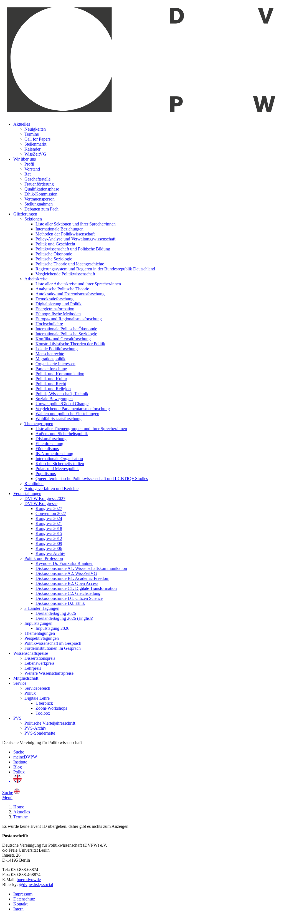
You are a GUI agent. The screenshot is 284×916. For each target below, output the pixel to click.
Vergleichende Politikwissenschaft (65, 273)
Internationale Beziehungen (59, 229)
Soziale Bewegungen (54, 398)
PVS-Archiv (35, 728)
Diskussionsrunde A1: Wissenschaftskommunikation (81, 568)
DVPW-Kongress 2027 (44, 498)
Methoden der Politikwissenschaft (65, 234)
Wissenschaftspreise (30, 653)
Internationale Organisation (59, 458)
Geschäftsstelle (37, 179)
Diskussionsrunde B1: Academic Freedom (72, 578)
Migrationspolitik (50, 358)
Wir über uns (24, 159)
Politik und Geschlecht (55, 244)
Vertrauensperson (39, 199)
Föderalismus (47, 448)
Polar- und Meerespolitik (57, 468)
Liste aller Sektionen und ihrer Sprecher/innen (76, 224)
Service (19, 683)
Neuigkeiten (35, 129)
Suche (18, 752)
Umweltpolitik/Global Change (62, 403)
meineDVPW (25, 757)
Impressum (22, 894)
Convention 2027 (51, 513)
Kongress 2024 (49, 518)
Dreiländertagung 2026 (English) (64, 618)
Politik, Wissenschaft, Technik (62, 393)
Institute (20, 762)
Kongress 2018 (49, 528)
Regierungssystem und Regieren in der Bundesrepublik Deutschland (95, 269)
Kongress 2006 (49, 548)
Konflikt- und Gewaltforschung (63, 338)
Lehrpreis (32, 668)
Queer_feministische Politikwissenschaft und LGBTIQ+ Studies (92, 478)
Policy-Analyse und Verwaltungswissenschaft (75, 239)
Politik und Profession (43, 558)
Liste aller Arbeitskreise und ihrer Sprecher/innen (78, 283)
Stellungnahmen (38, 204)
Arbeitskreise (35, 278)
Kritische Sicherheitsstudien (60, 463)
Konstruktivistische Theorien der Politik (70, 343)
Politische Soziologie (54, 259)
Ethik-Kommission (40, 194)
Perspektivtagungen (41, 638)
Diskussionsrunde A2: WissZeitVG (66, 573)
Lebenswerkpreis (39, 663)
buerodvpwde (29, 879)
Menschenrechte (50, 353)
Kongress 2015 (49, 533)
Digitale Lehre (37, 698)
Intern (18, 909)
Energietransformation (55, 308)
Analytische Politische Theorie (62, 288)
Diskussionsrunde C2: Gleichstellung (68, 593)
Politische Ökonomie (54, 254)
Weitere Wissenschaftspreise (48, 673)
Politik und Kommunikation (60, 373)
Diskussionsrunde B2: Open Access (67, 583)
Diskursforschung (51, 438)
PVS (17, 718)
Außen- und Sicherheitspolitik (62, 433)
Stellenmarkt (35, 144)
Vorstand (32, 169)
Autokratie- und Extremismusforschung (70, 293)
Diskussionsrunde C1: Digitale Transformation (76, 588)
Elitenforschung (49, 443)
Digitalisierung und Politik (59, 303)
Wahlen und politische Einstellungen (67, 413)
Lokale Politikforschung (57, 348)
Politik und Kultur (51, 378)
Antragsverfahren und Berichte (51, 488)
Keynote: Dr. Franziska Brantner (64, 563)
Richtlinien (34, 483)
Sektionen (33, 219)
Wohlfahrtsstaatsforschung (59, 418)
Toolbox (43, 713)
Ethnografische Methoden (58, 313)
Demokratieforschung (54, 298)
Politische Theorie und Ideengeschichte (70, 264)
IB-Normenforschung (54, 453)
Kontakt (20, 904)
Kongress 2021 (49, 523)
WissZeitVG (35, 154)
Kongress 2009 (49, 543)
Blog (17, 767)
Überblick (44, 703)
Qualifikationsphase (41, 189)
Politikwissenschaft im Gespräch (52, 643)
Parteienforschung (51, 368)
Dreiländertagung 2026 (56, 613)
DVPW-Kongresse (40, 503)
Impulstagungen (38, 623)
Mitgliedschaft (25, 678)
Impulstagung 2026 (52, 628)
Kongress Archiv (50, 553)
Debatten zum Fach (41, 209)
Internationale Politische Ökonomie (66, 328)
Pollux (30, 693)
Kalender (32, 149)
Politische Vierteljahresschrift (49, 723)
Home (18, 807)
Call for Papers (37, 139)
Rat (27, 174)
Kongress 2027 (49, 508)
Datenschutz (24, 899)
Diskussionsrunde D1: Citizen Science (69, 598)
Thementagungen (39, 633)
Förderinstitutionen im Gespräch (52, 648)
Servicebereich (37, 688)
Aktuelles (21, 124)
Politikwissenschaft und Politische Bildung (73, 249)
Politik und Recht (51, 383)
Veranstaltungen (27, 493)
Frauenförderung (39, 184)
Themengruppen (38, 423)
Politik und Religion (53, 388)
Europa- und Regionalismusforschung (69, 318)
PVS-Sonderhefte (39, 733)
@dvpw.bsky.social (36, 884)
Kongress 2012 (49, 538)
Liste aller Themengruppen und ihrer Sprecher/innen (81, 428)
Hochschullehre (49, 323)
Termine (31, 134)
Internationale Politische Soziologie (66, 333)
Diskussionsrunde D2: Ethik (60, 603)
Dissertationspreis (39, 658)
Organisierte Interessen (55, 363)
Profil (29, 164)
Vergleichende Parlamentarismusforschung (73, 408)
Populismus (46, 473)
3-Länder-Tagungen (41, 608)
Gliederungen (25, 214)
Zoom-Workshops (51, 708)
